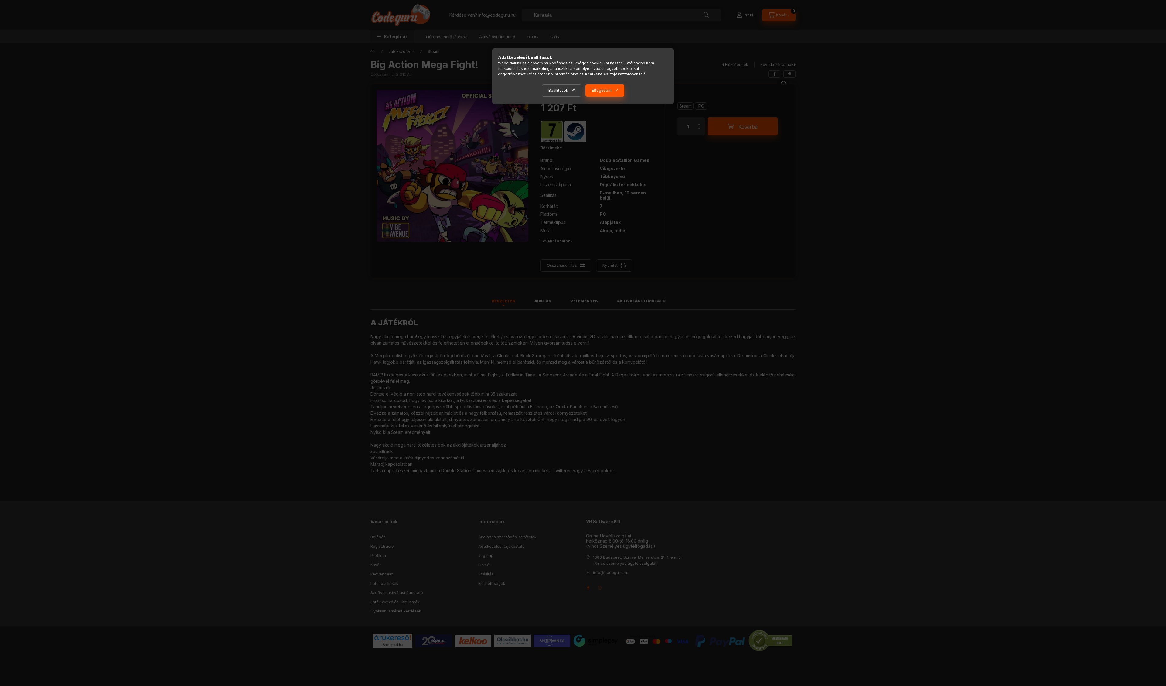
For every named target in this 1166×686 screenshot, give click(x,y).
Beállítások (558, 90)
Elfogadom (602, 90)
